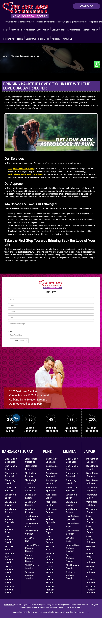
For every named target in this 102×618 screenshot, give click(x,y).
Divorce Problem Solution (29, 558)
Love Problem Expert (50, 529)
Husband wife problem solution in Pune (25, 174)
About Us (15, 30)
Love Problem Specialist (50, 519)
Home (5, 30)
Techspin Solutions (81, 612)
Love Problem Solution (50, 539)
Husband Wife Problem (13, 39)
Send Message (20, 341)
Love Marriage (73, 30)
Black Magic (43, 39)
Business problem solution (9, 589)
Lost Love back (58, 30)
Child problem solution (9, 579)
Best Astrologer (28, 30)
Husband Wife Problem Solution (32, 548)
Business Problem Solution (29, 575)
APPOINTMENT (86, 6)
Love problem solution (9, 539)
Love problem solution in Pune (21, 168)
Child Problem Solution (50, 579)
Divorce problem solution (9, 569)
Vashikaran (31, 39)
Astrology (56, 39)
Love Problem (43, 30)
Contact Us (67, 39)
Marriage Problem (90, 30)
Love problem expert (9, 529)
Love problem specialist (10, 519)
